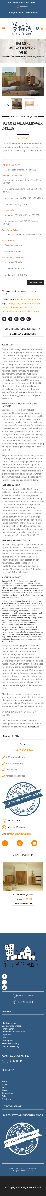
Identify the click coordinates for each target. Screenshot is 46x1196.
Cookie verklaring (10, 1046)
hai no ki (6, 307)
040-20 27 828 (13, 820)
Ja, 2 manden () (15, 268)
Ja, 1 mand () (14, 262)
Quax (23, 744)
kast (25, 392)
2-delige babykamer (16, 303)
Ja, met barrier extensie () (20, 169)
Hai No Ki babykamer (23, 894)
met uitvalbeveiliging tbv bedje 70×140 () (22, 190)
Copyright (6, 1034)
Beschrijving (12, 328)
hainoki (15, 307)
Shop (4, 1081)
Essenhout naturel (13, 245)
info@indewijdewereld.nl (20, 833)
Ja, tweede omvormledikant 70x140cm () (21, 181)
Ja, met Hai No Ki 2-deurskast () (24, 234)
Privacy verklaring (10, 1043)
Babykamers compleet (18, 57)
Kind (4, 1087)
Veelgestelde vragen (11, 1025)
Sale (39, 299)
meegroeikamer (9, 311)
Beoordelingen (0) (31, 328)
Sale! (4, 1096)
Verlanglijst (7, 1040)
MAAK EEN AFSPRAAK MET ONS (15, 1056)
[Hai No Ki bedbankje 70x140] (29, 104)
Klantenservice (9, 1023)
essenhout (37, 303)
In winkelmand (35, 282)
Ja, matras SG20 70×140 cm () (22, 215)
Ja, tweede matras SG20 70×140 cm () (20, 222)
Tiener (5, 1090)
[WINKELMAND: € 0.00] (42, 27)
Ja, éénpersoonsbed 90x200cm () (24, 198)
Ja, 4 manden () (16, 275)
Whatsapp (23, 6)
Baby (8, 57)
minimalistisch (25, 311)
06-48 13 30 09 (25, 995)
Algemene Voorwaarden (13, 1031)
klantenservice (32, 726)
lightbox (6, 91)
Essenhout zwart (13, 251)
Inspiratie (7, 1099)
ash (29, 303)
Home (4, 57)
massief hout (26, 307)
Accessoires (7, 1093)
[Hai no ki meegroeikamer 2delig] (23, 81)
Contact (5, 1037)
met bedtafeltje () (16, 204)
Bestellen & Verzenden (23, 333)
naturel (36, 311)
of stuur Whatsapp (16, 827)
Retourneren (8, 1028)
